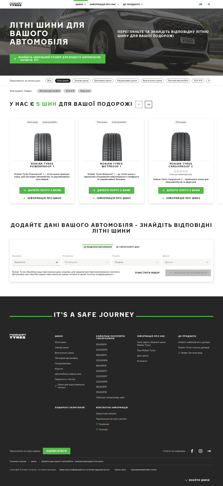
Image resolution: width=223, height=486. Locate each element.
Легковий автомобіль (66, 358)
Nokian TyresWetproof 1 (111, 165)
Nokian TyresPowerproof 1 (42, 165)
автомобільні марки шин (68, 374)
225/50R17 (101, 376)
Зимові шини (81, 80)
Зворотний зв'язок (106, 413)
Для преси (143, 355)
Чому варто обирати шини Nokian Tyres (151, 343)
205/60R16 (102, 360)
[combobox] (36, 262)
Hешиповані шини (127, 80)
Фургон (59, 368)
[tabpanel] (111, 266)
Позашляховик (63, 363)
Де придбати (131, 4)
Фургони (213, 80)
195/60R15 (101, 392)
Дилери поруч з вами (44, 190)
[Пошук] (209, 4)
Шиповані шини (103, 80)
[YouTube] (209, 451)
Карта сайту (120, 470)
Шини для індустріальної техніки (71, 386)
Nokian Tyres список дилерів (193, 347)
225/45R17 (101, 371)
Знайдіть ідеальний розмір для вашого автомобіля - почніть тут (59, 59)
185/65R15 (101, 355)
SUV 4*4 (198, 80)
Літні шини (60, 342)
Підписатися (56, 450)
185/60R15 (101, 386)
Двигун (166, 256)
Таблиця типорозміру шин (110, 397)
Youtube (103, 429)
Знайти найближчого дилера (194, 342)
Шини (79, 4)
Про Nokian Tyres (146, 350)
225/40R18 (101, 381)
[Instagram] (200, 451)
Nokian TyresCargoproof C (181, 165)
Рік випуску (67, 256)
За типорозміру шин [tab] (127, 247)
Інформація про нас (103, 4)
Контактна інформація (112, 407)
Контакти (142, 361)
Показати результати (190, 272)
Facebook (104, 424)
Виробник (17, 256)
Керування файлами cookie (144, 470)
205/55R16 (101, 349)
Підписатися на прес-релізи (111, 419)
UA (200, 4)
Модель (116, 256)
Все (49, 80)
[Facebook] (192, 451)
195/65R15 (101, 344)
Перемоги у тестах (65, 379)
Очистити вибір (147, 272)
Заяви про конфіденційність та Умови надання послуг (84, 470)
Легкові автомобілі (178, 80)
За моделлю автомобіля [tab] (98, 247)
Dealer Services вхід (191, 352)
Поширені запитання (70, 407)
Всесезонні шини (152, 80)
